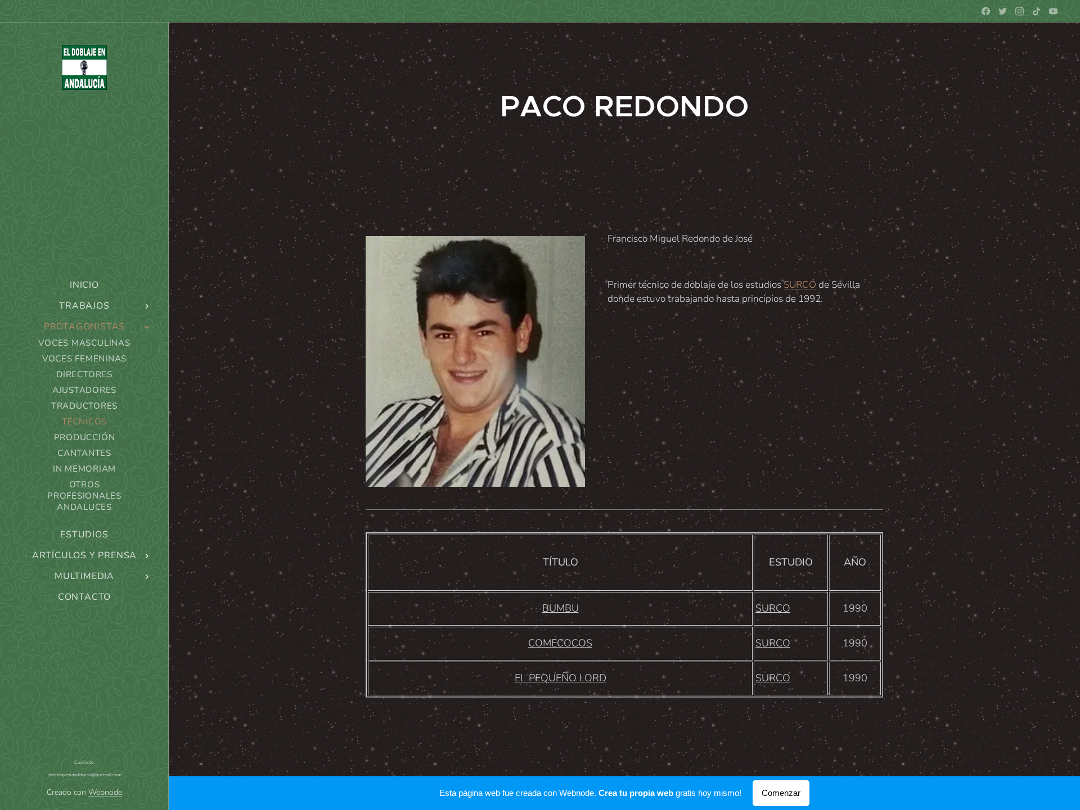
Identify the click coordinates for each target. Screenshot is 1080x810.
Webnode (105, 792)
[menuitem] (84, 285)
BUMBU (560, 608)
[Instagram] (1019, 11)
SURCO (800, 284)
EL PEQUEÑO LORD (560, 678)
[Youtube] (1053, 11)
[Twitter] (1003, 11)
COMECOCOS (560, 643)
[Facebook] (986, 11)
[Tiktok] (1036, 11)
